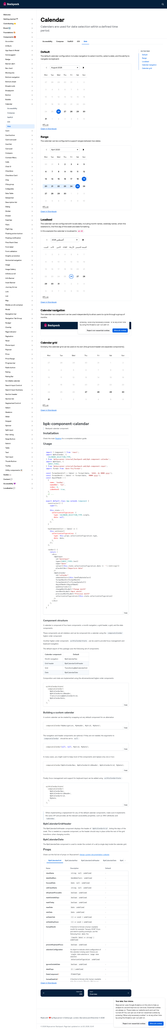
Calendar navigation (149, 65)
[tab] (47, 41)
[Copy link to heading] (39, 51)
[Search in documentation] (163, 4)
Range (144, 58)
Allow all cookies (156, 1023)
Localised (145, 61)
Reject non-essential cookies (134, 1023)
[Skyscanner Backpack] (11, 4)
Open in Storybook (49, 129)
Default (144, 55)
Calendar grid (147, 68)
